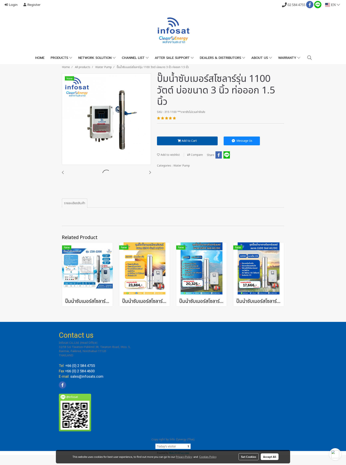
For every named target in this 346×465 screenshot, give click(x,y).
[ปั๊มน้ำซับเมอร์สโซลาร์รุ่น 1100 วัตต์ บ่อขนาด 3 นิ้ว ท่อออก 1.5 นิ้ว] (106, 119)
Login (13, 4)
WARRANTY (287, 57)
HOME (39, 57)
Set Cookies (248, 456)
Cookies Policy (207, 456)
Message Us (244, 141)
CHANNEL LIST (134, 57)
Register (33, 4)
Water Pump (181, 166)
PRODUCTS (60, 57)
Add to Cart (189, 141)
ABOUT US (260, 57)
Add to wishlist (170, 155)
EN (333, 5)
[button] (309, 58)
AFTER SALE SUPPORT (173, 57)
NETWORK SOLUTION (95, 57)
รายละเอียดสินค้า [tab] (74, 203)
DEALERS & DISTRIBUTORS (221, 57)
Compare (196, 155)
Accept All (269, 456)
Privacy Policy (184, 456)
